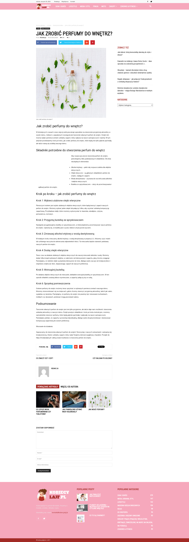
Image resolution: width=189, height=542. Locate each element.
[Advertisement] (94, 17)
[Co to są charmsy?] (80, 518)
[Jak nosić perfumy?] (100, 399)
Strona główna (40, 25)
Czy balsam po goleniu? (102, 358)
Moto (103, 6)
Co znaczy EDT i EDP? (44, 358)
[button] (150, 6)
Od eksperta (122, 512)
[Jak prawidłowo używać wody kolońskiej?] (74, 399)
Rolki (119, 509)
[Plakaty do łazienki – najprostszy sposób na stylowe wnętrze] (82, 508)
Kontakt (72, 1)
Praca (95, 6)
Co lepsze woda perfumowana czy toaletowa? (43, 411)
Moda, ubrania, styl (125, 499)
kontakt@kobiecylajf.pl (60, 512)
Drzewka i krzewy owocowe (128, 516)
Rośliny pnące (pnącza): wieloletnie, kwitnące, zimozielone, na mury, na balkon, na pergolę (134, 522)
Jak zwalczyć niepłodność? (95, 495)
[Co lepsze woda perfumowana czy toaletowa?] (48, 399)
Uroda (38, 28)
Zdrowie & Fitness (128, 6)
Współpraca (65, 1)
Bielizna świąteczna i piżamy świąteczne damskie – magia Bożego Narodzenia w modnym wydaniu (134, 90)
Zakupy (112, 6)
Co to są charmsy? (97, 515)
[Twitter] (151, 1)
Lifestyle (73, 6)
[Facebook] (147, 1)
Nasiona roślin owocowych (128, 505)
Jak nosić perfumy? (96, 409)
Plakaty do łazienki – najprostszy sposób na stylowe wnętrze (99, 506)
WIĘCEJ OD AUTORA (69, 386)
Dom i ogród (61, 6)
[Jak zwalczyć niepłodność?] (82, 497)
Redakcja (57, 1)
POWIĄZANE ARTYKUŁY (47, 386)
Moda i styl (85, 6)
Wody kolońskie (45, 28)
